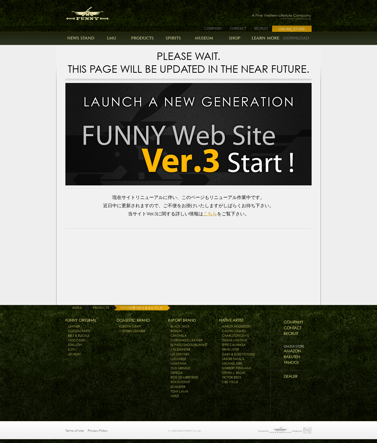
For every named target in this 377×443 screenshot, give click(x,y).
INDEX (77, 308)
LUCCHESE (178, 359)
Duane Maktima (234, 340)
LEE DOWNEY (180, 354)
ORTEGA (177, 373)
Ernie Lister (230, 349)
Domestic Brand (133, 320)
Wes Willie (230, 382)
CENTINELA (179, 335)
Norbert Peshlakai (236, 368)
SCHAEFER (178, 387)
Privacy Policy (98, 431)
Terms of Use (74, 431)
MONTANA (178, 363)
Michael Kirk (232, 363)
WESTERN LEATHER (132, 331)
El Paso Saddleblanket (189, 345)
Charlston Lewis (235, 335)
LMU (111, 38)
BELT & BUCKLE (78, 335)
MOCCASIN (76, 340)
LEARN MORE (265, 38)
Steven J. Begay (233, 373)
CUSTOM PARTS (79, 331)
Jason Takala (233, 359)
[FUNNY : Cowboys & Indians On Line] (82, 11)
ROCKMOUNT (180, 382)
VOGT (175, 396)
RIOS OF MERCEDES (185, 377)
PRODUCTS (142, 38)
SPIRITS (173, 38)
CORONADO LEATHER (186, 340)
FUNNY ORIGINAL (81, 320)
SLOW (72, 349)
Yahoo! (291, 362)
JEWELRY (74, 354)
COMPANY (213, 28)
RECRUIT (261, 28)
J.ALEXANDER (180, 349)
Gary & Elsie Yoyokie (238, 354)
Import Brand (182, 320)
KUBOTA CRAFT (130, 326)
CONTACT (238, 28)
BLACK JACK (180, 326)
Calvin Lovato (233, 331)
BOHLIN (176, 331)
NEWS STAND (80, 38)
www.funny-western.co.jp (296, 18)
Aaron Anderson (236, 326)
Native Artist (231, 320)
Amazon (292, 351)
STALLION (75, 345)
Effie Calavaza (234, 345)
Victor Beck (231, 377)
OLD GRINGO (180, 368)
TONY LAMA (179, 391)
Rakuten (292, 357)
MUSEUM (204, 38)
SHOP (234, 38)
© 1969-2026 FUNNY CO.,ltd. (184, 430)
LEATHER (74, 326)
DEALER (290, 376)
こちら (210, 213)
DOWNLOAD (296, 38)
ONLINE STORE (292, 29)
